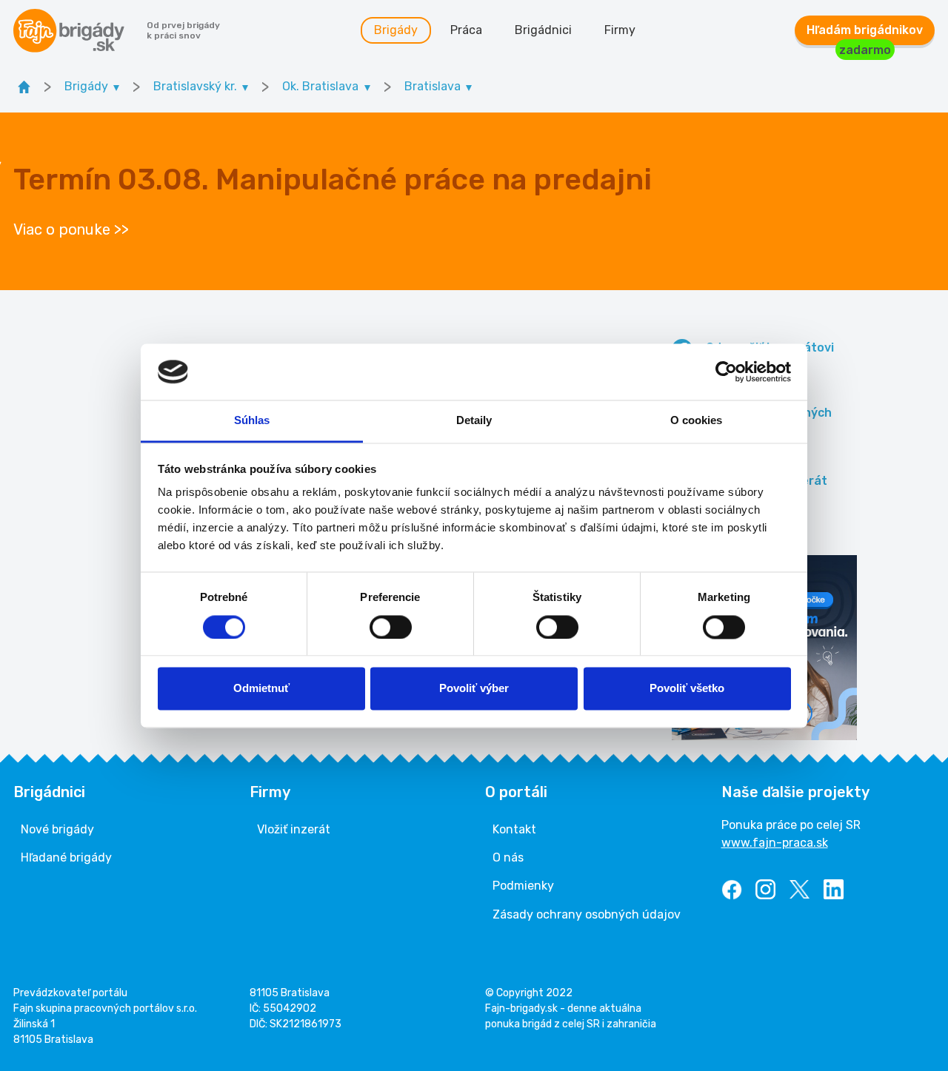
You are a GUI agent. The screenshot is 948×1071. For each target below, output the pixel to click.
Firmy (619, 30)
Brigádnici (543, 30)
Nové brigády (57, 829)
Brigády (396, 30)
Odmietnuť (261, 688)
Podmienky (523, 886)
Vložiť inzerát (293, 829)
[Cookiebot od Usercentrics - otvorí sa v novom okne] (726, 371)
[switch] (391, 627)
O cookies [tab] (696, 420)
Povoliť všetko (687, 688)
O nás (508, 857)
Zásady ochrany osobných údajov (587, 914)
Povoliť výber (474, 688)
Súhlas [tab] (252, 420)
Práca (466, 30)
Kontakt (514, 829)
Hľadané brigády (66, 857)
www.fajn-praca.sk (774, 843)
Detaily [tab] (474, 420)
